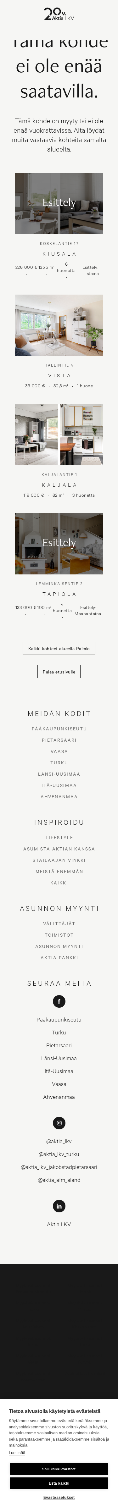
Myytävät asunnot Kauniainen (33, 1323)
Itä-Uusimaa (59, 785)
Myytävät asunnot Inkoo (33, 1341)
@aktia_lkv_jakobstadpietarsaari (59, 1166)
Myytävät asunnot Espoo (33, 1305)
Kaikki (59, 882)
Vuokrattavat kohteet (84, 1373)
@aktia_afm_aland (59, 1179)
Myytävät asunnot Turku (84, 1341)
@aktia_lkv (59, 1140)
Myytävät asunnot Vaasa (33, 1358)
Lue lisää (17, 1452)
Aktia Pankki (59, 957)
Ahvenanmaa (59, 796)
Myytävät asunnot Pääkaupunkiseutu (33, 1288)
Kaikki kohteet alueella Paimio (59, 648)
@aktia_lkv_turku (59, 1153)
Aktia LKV (59, 1223)
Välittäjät (59, 923)
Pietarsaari (59, 740)
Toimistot (59, 935)
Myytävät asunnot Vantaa (84, 1305)
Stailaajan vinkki (59, 860)
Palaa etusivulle (59, 671)
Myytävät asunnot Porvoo (84, 1358)
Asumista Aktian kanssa (59, 848)
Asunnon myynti (59, 946)
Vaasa (59, 751)
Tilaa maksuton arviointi (59, 1398)
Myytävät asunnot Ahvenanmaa (33, 1376)
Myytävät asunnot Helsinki (84, 1288)
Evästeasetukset (59, 1497)
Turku (59, 762)
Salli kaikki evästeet (59, 1469)
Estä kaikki (59, 1483)
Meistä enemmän (59, 871)
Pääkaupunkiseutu (59, 728)
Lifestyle (59, 837)
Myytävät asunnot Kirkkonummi (84, 1323)
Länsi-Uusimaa (59, 774)
